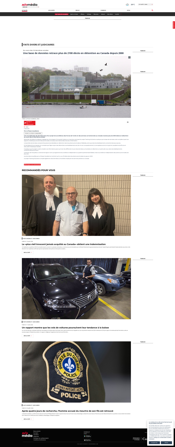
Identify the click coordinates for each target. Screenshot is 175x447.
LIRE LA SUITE (27, 252)
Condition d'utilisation (39, 440)
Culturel (103, 14)
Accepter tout (154, 442)
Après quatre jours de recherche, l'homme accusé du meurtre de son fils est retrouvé (67, 411)
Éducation (96, 14)
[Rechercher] (152, 10)
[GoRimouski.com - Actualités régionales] (29, 4)
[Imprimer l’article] (128, 122)
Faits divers (110, 14)
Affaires (82, 14)
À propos (35, 433)
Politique (89, 14)
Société (117, 14)
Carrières (36, 434)
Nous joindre (36, 431)
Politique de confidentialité (41, 438)
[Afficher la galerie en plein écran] (129, 57)
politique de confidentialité (160, 437)
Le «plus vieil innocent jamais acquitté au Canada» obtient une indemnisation (64, 244)
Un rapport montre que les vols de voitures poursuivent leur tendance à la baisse (65, 327)
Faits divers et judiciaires (38, 44)
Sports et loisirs (74, 14)
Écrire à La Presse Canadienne (33, 133)
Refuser (166, 442)
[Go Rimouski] (27, 436)
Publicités (36, 436)
